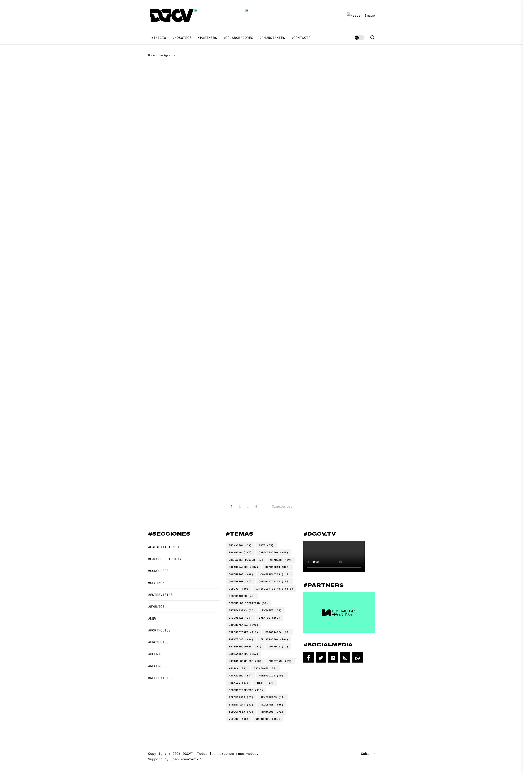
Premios (238, 682)
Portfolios (272, 675)
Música (238, 668)
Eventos (269, 617)
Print (265, 682)
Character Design (246, 559)
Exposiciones (243, 632)
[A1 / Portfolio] (179, 224)
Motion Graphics (245, 661)
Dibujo (238, 588)
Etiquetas (240, 617)
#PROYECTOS (158, 642)
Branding (240, 552)
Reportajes (241, 697)
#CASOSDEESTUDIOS (164, 559)
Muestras (280, 661)
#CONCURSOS (158, 570)
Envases (272, 610)
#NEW (152, 618)
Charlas (281, 559)
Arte (266, 545)
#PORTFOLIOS (338, 67)
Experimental (243, 624)
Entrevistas (242, 610)
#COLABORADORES (238, 37)
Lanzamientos (243, 653)
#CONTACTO (301, 37)
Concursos (241, 574)
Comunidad (277, 566)
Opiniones (265, 668)
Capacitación (273, 552)
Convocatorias (274, 581)
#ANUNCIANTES (272, 37)
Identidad (241, 639)
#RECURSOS (157, 666)
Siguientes (282, 506)
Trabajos (271, 711)
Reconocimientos (246, 690)
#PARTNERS (207, 37)
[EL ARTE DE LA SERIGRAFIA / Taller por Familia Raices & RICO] (339, 399)
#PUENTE (155, 654)
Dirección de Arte (274, 588)
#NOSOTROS (182, 37)
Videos (238, 718)
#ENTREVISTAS (160, 594)
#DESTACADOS (314, 67)
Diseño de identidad (248, 603)
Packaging (240, 675)
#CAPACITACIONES (317, 361)
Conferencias (275, 574)
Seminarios (272, 697)
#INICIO (158, 37)
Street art (241, 704)
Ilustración (274, 639)
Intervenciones (245, 646)
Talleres (271, 704)
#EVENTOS (156, 606)
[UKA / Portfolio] (339, 81)
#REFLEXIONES (160, 678)
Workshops (268, 718)
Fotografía (277, 632)
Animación (240, 545)
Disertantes (242, 596)
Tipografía (241, 711)
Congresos (240, 581)
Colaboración (243, 566)
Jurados (278, 646)
